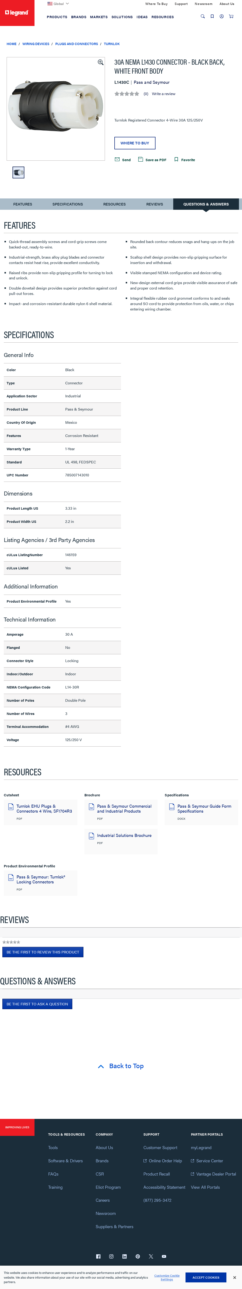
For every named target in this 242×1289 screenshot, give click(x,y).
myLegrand (201, 1147)
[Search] (202, 16)
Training (55, 1187)
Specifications (67, 204)
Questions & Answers (206, 204)
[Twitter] (151, 1257)
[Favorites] (212, 16)
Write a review (163, 94)
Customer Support (160, 1147)
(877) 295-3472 (157, 1200)
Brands (102, 1160)
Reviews (154, 204)
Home (12, 43)
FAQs (53, 1174)
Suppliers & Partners (114, 1226)
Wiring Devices (35, 43)
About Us (104, 1147)
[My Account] (221, 16)
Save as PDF (155, 159)
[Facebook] (98, 1257)
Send (126, 159)
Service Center (209, 1160)
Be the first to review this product (45, 953)
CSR (100, 1174)
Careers (103, 1200)
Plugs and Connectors (76, 43)
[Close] (234, 1277)
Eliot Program (108, 1187)
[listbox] (56, 109)
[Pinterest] (138, 1257)
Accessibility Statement (164, 1187)
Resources (114, 204)
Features (22, 205)
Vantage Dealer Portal (216, 1174)
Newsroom (106, 1213)
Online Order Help (165, 1160)
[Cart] (231, 16)
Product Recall (156, 1174)
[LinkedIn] (124, 1257)
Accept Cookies (206, 1277)
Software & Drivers (65, 1160)
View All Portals (205, 1187)
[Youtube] (164, 1257)
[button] (100, 61)
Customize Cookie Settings (167, 1277)
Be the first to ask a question (37, 1004)
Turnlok (112, 43)
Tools (53, 1147)
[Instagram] (111, 1257)
